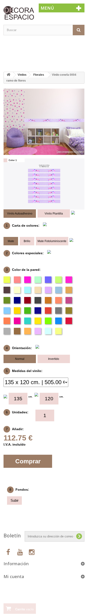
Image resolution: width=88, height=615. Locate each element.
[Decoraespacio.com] (18, 13)
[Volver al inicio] (8, 75)
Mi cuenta (14, 576)
